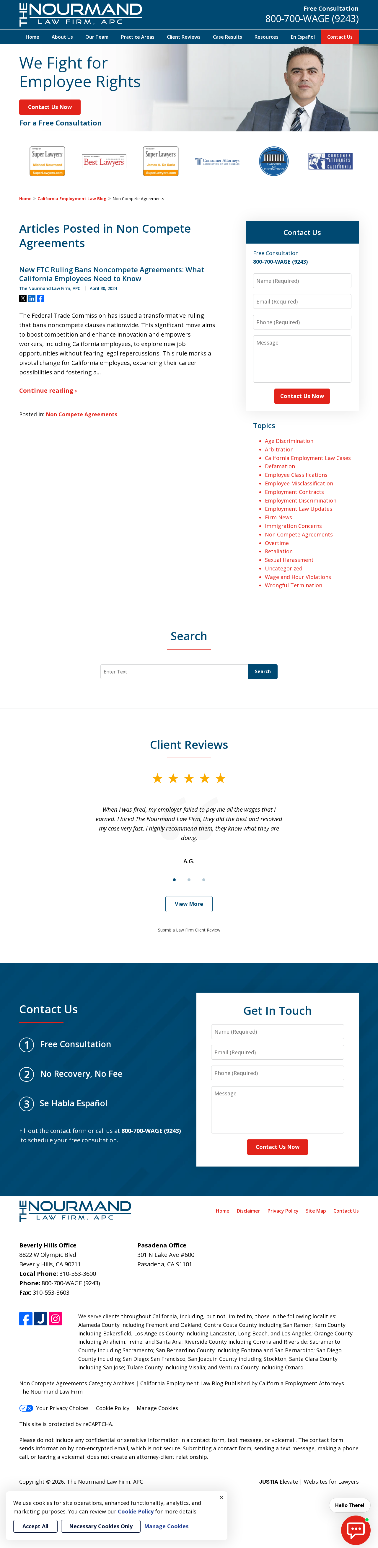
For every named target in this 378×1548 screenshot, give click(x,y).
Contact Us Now (50, 106)
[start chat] (356, 1530)
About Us (62, 37)
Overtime (277, 543)
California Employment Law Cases (308, 457)
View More (189, 903)
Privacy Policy (283, 1211)
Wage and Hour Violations (298, 576)
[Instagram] (55, 1318)
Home (32, 37)
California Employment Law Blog (72, 198)
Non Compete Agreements (81, 414)
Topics (264, 425)
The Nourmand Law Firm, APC (105, 1481)
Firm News (278, 517)
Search (263, 671)
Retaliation (279, 551)
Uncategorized (283, 568)
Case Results (227, 37)
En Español (303, 37)
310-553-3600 (77, 1274)
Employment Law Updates (298, 508)
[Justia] (40, 1318)
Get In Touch (277, 1010)
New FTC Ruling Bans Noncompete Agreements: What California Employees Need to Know (111, 274)
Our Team (96, 37)
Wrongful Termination (293, 585)
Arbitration (279, 449)
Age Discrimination (289, 440)
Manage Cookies (157, 1408)
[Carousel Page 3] (203, 879)
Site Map (316, 1211)
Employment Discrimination (300, 500)
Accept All (35, 1526)
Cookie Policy (112, 1408)
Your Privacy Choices (62, 1408)
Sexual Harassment (289, 559)
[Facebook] (25, 1318)
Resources (266, 37)
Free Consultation (331, 8)
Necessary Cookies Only (101, 1526)
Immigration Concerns (293, 525)
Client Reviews (184, 37)
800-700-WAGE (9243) (312, 18)
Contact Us (340, 37)
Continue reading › (48, 390)
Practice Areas (137, 37)
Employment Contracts (294, 491)
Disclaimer (248, 1211)
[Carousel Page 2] (189, 879)
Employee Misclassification (299, 483)
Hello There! (349, 1505)
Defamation (280, 466)
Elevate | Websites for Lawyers (309, 1481)
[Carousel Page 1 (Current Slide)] (174, 879)
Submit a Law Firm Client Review (189, 930)
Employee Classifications (296, 474)
